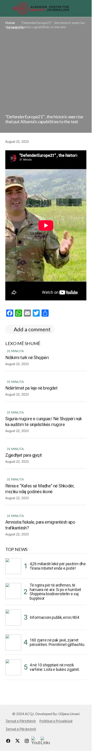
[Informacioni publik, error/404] (13, 617)
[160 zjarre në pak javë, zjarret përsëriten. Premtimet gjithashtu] (13, 642)
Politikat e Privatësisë (55, 721)
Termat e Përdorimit (20, 729)
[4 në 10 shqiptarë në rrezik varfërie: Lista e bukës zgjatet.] (13, 667)
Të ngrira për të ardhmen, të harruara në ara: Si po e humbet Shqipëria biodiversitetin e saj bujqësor (55, 592)
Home (10, 22)
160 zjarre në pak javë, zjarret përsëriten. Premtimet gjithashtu (57, 642)
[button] (7, 8)
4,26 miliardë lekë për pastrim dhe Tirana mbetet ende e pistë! (58, 566)
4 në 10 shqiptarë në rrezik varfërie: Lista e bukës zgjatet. (55, 667)
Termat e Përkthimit (20, 721)
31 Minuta (15, 351)
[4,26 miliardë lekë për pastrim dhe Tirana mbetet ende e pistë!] (13, 566)
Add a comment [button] (32, 329)
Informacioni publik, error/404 (54, 617)
